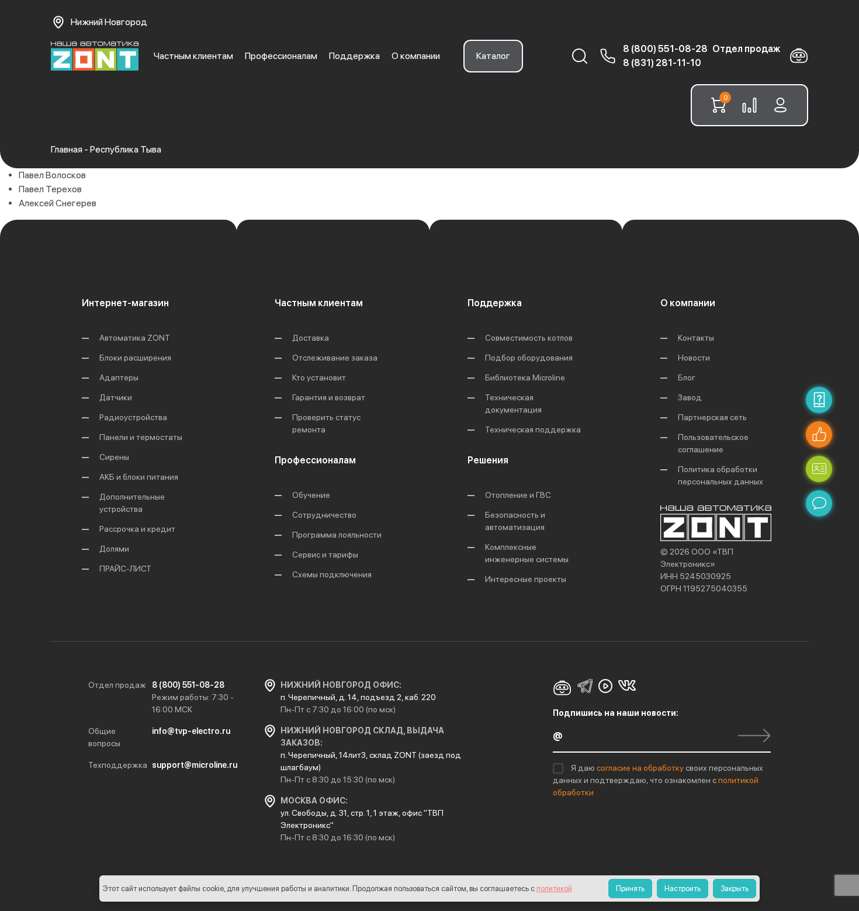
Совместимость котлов (529, 337)
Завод (690, 397)
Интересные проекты (525, 579)
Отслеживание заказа (334, 357)
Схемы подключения (332, 574)
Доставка (310, 337)
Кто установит (319, 377)
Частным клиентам (193, 55)
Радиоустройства (133, 417)
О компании (416, 55)
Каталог (493, 55)
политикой (554, 888)
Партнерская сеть (712, 417)
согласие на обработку (641, 768)
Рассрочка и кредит (137, 529)
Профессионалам (281, 55)
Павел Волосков (52, 175)
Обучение (311, 495)
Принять (630, 888)
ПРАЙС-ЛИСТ (125, 568)
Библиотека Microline (525, 377)
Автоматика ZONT (134, 337)
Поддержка (354, 55)
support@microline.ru (194, 765)
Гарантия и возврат (328, 397)
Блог (686, 377)
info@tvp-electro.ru (191, 731)
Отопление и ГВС (518, 495)
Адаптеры (118, 377)
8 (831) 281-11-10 (662, 62)
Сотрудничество (324, 514)
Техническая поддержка (533, 429)
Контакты (696, 337)
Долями (114, 548)
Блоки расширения (135, 357)
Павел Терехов (50, 189)
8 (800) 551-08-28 (665, 48)
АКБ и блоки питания (138, 477)
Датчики (115, 397)
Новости (694, 357)
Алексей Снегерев (57, 203)
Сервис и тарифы (325, 554)
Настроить (682, 888)
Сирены (114, 457)
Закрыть (735, 888)
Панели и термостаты (140, 437)
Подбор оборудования (529, 357)
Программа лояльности (337, 534)
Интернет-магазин (125, 303)
